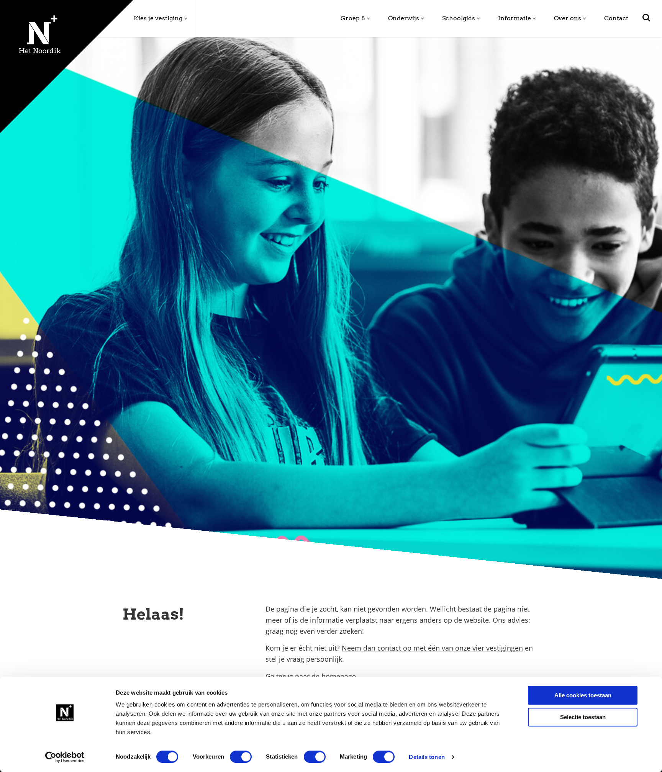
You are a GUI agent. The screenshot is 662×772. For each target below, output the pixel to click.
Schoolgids (458, 18)
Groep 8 (353, 18)
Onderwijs (403, 18)
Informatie (514, 18)
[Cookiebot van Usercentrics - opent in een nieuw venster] (64, 757)
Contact (616, 18)
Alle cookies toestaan (582, 695)
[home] (20, 35)
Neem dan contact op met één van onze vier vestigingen (432, 648)
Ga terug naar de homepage (310, 676)
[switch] (241, 757)
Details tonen (426, 757)
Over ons (567, 18)
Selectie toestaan (583, 717)
